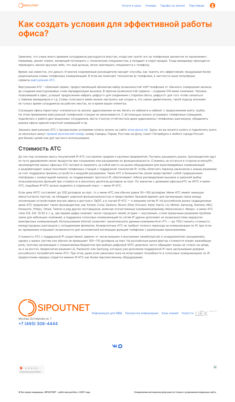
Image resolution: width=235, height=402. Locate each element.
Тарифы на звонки (172, 5)
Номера (150, 5)
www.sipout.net (138, 129)
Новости (188, 313)
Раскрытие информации (141, 313)
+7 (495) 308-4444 (38, 323)
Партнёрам (196, 5)
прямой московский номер (65, 133)
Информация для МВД (107, 313)
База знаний (170, 313)
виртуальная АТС (43, 80)
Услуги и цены (131, 5)
